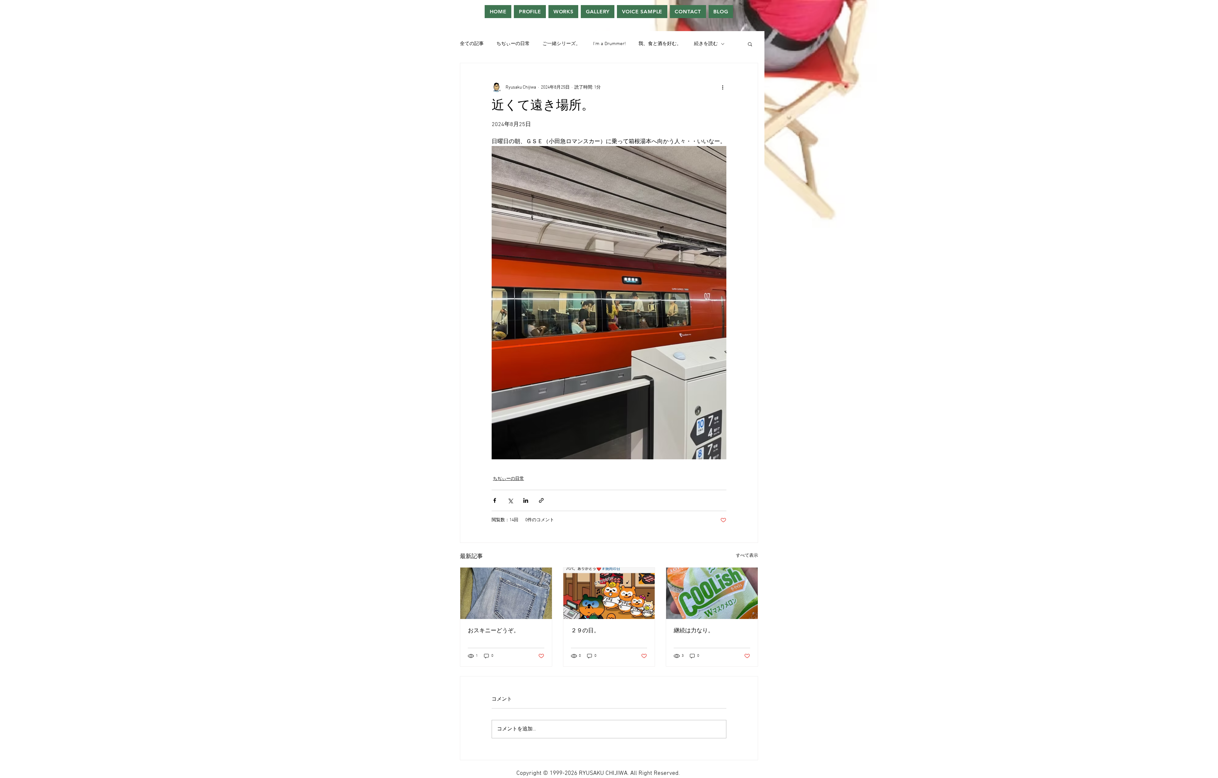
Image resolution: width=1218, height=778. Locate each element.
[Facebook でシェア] (495, 500)
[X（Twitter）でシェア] (510, 500)
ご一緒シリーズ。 (561, 44)
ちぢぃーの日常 (513, 44)
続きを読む (706, 44)
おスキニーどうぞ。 (493, 631)
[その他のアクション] (722, 87)
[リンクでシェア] (541, 500)
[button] (750, 43)
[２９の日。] (609, 593)
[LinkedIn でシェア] (526, 500)
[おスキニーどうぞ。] (506, 593)
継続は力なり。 (694, 631)
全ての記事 (472, 44)
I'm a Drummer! (609, 44)
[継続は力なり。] (712, 593)
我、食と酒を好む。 (659, 44)
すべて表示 (747, 555)
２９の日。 (585, 631)
